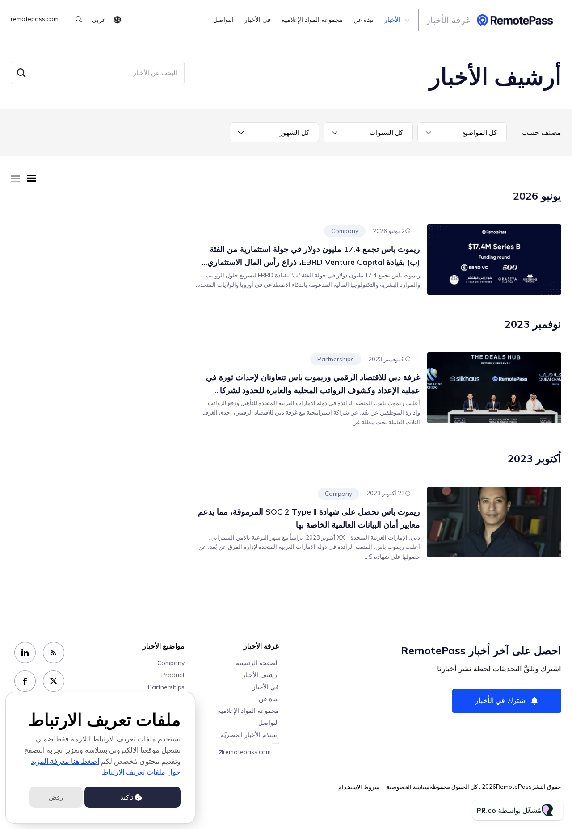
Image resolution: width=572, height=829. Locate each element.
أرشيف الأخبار (260, 675)
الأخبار (392, 20)
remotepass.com (35, 19)
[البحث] (21, 73)
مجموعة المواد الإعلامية (312, 20)
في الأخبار (257, 20)
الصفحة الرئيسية (257, 663)
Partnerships (335, 359)
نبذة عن (363, 20)
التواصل (223, 20)
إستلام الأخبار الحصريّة (250, 735)
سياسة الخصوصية (408, 787)
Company (344, 231)
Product (173, 675)
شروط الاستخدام (358, 787)
